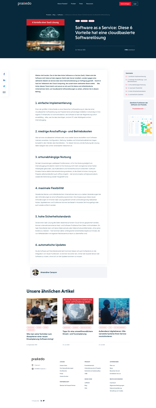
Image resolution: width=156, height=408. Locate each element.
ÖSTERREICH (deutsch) (39, 368)
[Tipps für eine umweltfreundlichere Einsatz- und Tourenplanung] (78, 311)
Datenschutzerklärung (116, 388)
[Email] (4, 92)
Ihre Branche (63, 371)
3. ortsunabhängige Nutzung (137, 85)
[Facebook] (4, 74)
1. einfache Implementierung (137, 76)
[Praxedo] (24, 4)
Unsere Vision (63, 365)
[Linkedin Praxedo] (41, 401)
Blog (54, 14)
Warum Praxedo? (62, 4)
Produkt (73, 4)
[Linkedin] (4, 80)
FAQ (86, 388)
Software (60, 14)
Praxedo (48, 14)
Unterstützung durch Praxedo (93, 368)
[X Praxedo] (44, 401)
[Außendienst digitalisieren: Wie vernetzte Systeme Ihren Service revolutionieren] (114, 311)
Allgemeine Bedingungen (117, 385)
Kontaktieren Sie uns (115, 373)
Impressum (113, 382)
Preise (81, 4)
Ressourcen (89, 4)
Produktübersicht (89, 365)
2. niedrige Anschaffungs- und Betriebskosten (137, 80)
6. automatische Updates (135, 94)
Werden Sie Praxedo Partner (67, 385)
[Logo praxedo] (46, 360)
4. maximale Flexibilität (135, 88)
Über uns (112, 365)
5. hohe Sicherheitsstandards (137, 91)
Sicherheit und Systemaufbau (93, 371)
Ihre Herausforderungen (66, 368)
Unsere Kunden (64, 376)
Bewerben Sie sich (115, 371)
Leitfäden (87, 382)
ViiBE (86, 373)
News (111, 368)
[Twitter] (4, 86)
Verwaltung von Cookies (116, 391)
